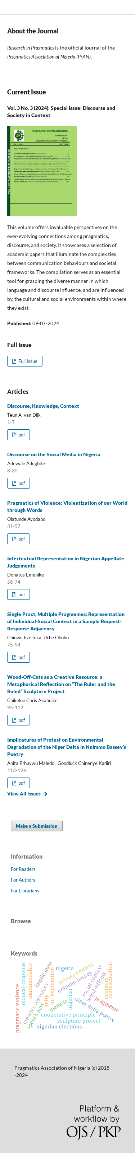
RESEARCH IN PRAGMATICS (49, 7)
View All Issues (24, 794)
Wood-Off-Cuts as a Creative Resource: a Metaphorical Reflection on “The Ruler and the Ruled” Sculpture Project (61, 684)
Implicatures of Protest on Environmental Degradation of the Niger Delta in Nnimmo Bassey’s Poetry (66, 747)
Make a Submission (37, 826)
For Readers (23, 869)
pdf (21, 435)
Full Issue (27, 361)
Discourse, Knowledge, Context (43, 406)
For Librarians (25, 890)
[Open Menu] (7, 7)
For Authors (23, 880)
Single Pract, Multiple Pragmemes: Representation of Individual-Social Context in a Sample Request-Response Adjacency (66, 621)
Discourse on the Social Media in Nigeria (53, 454)
